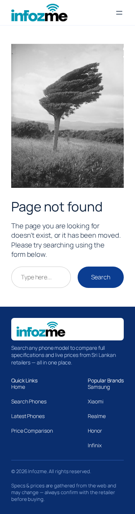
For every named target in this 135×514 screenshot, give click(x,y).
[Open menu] (119, 12)
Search (100, 277)
